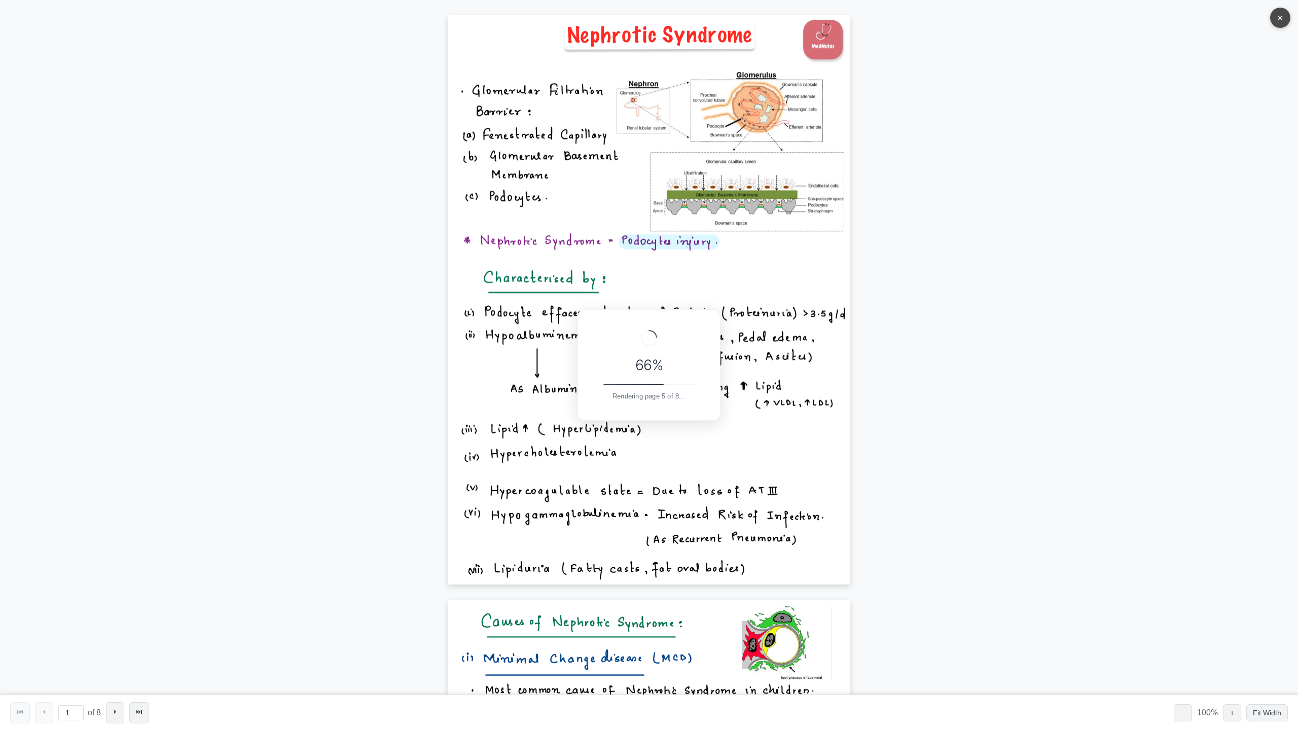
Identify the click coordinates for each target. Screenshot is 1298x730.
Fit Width (1267, 713)
